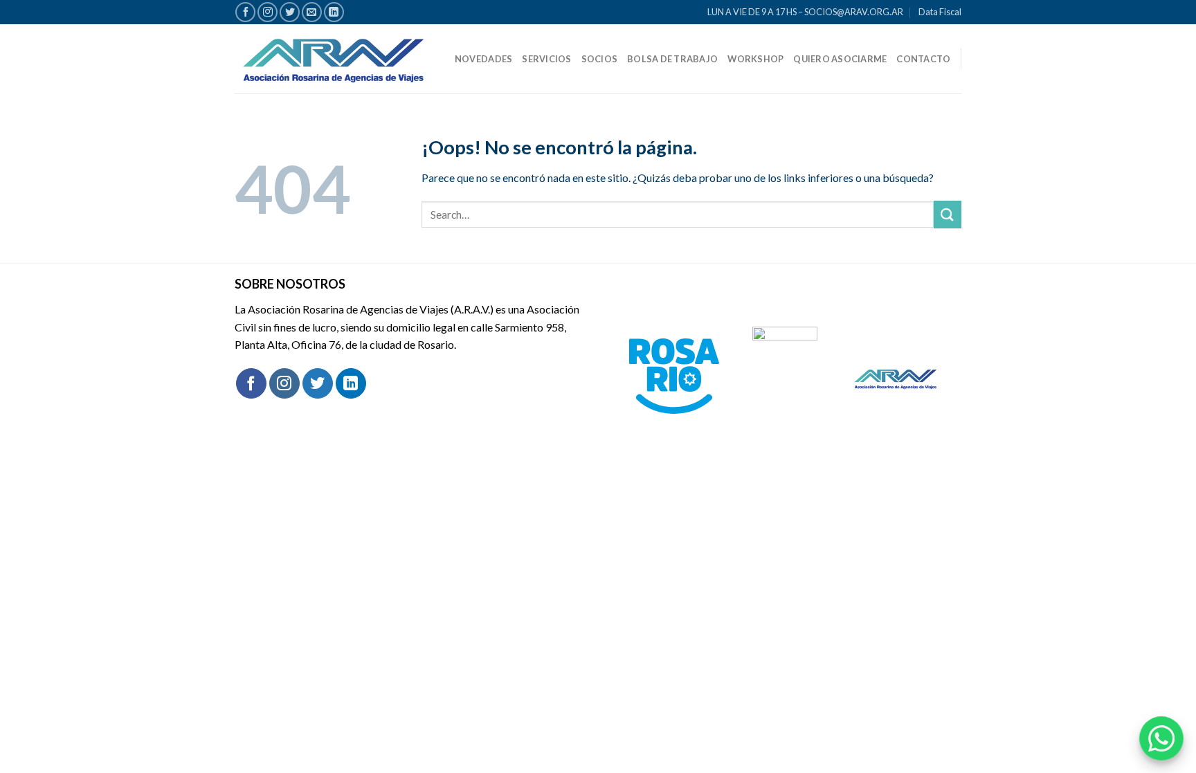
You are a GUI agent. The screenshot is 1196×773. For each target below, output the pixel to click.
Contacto (923, 58)
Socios (599, 58)
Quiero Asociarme (840, 58)
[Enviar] (947, 214)
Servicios (546, 58)
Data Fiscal (939, 11)
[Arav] (334, 58)
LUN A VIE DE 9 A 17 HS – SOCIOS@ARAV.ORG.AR (805, 11)
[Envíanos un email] (312, 12)
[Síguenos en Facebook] (245, 12)
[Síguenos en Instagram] (267, 12)
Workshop (755, 58)
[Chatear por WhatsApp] (1161, 738)
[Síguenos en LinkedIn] (334, 12)
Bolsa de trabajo (672, 58)
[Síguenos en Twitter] (290, 12)
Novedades (483, 58)
